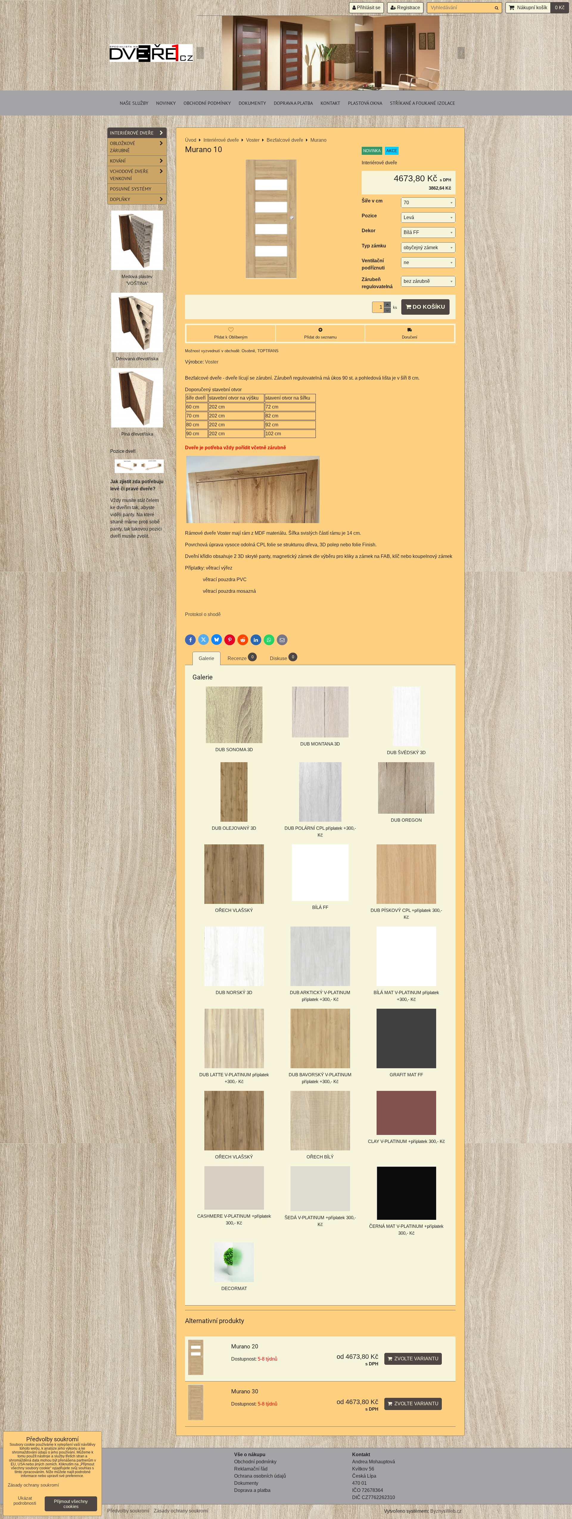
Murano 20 (244, 1346)
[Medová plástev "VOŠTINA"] (137, 240)
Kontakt (330, 103)
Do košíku (428, 307)
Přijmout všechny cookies (71, 1504)
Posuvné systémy (130, 189)
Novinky (166, 103)
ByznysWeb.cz (445, 1511)
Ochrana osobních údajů (260, 1476)
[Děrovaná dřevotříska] (137, 322)
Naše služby (134, 103)
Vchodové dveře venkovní (129, 174)
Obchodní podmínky (207, 103)
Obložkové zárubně (122, 146)
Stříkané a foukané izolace (422, 103)
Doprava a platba (293, 103)
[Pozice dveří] (139, 467)
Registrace (408, 7)
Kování (118, 161)
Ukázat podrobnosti (24, 1501)
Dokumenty (252, 103)
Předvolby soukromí (128, 1510)
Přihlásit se (368, 7)
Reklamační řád (251, 1468)
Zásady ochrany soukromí (181, 1510)
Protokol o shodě (203, 614)
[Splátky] (234, 1497)
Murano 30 (244, 1391)
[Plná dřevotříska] (137, 398)
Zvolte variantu (415, 1358)
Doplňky (120, 199)
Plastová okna (365, 103)
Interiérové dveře (132, 133)
